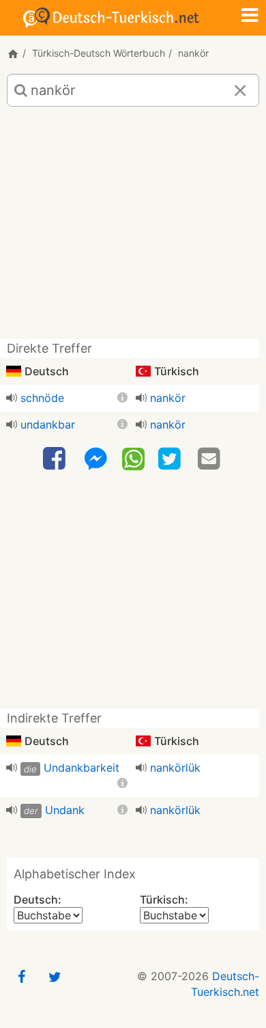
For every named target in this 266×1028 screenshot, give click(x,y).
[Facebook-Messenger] (95, 459)
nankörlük (175, 767)
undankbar (47, 424)
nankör (168, 398)
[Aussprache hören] (11, 397)
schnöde (42, 398)
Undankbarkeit (81, 767)
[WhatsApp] (133, 458)
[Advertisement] (133, 228)
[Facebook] (56, 459)
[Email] (210, 459)
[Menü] (249, 16)
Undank (65, 810)
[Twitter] (171, 459)
